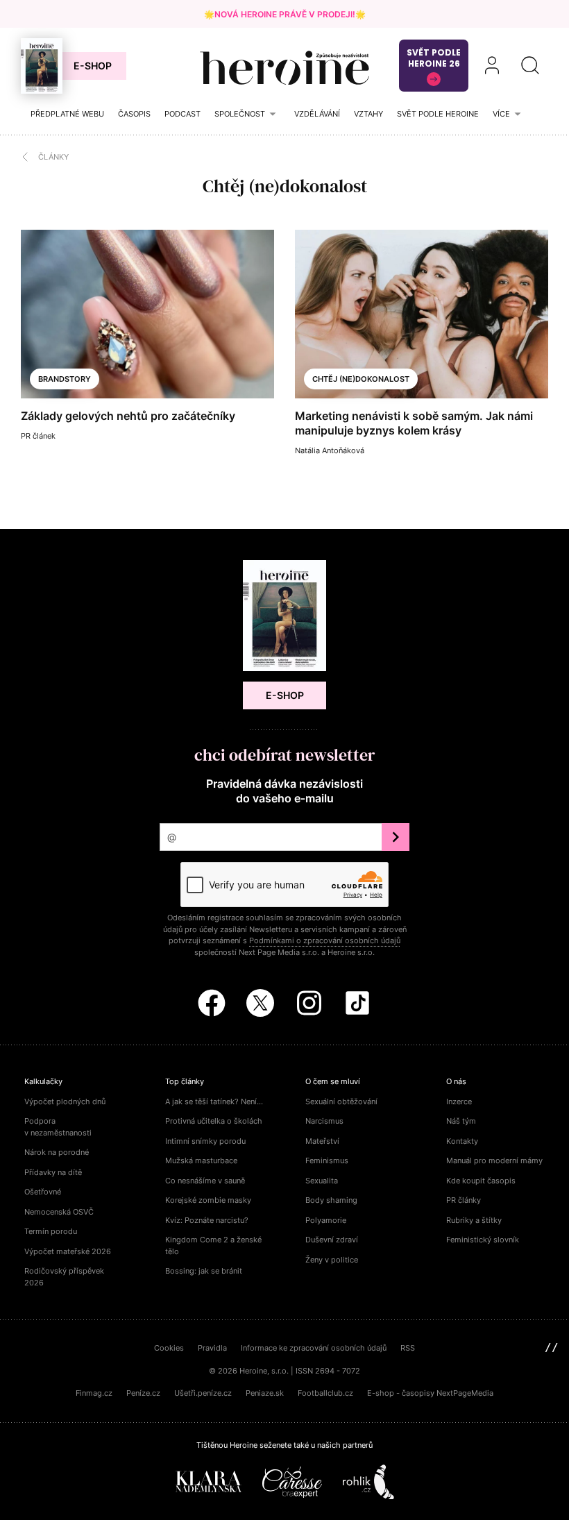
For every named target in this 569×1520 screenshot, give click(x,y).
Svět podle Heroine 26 (434, 58)
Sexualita (321, 1180)
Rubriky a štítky (474, 1220)
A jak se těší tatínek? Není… (214, 1101)
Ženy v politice (331, 1260)
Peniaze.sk (265, 1393)
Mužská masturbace (201, 1160)
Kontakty (462, 1141)
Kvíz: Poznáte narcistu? (206, 1220)
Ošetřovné (42, 1192)
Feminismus (326, 1160)
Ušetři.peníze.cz (203, 1393)
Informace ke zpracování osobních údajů (314, 1348)
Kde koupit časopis (481, 1180)
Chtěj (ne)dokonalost (360, 379)
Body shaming (331, 1200)
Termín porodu (50, 1231)
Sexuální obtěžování (341, 1101)
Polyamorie (325, 1220)
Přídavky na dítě (53, 1172)
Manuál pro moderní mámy (494, 1160)
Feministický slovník (482, 1239)
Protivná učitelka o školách (213, 1121)
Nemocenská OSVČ (59, 1212)
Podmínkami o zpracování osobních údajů (324, 940)
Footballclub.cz (325, 1393)
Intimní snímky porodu (205, 1141)
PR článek (38, 436)
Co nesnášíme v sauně (205, 1180)
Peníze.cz (143, 1393)
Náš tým (461, 1121)
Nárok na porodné (56, 1152)
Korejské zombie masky (208, 1200)
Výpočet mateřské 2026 (67, 1251)
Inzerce (459, 1101)
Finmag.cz (94, 1393)
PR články (463, 1200)
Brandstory (64, 379)
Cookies (169, 1348)
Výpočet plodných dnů (64, 1101)
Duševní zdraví (331, 1239)
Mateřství (322, 1141)
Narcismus (324, 1121)
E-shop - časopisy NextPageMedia (430, 1393)
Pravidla (212, 1348)
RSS (407, 1348)
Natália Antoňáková (329, 450)
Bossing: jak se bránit (203, 1271)
